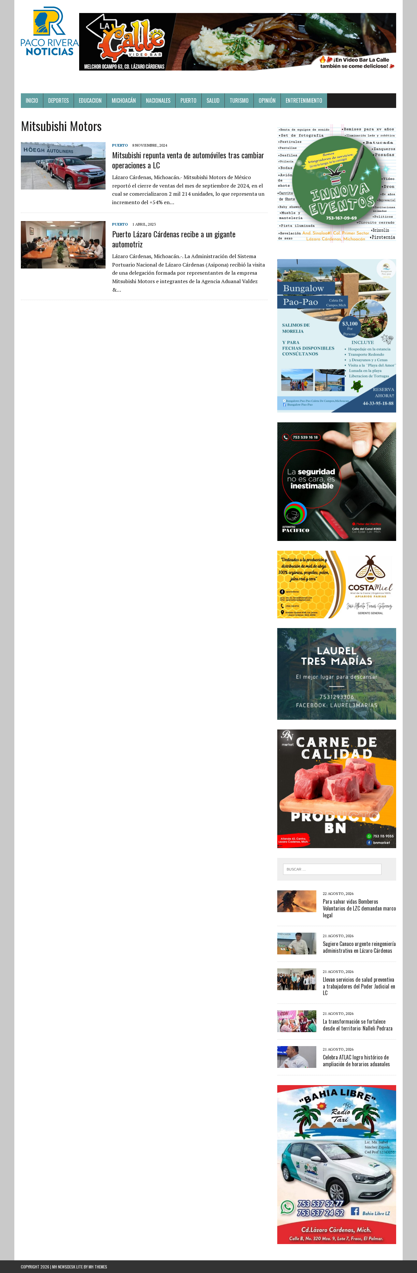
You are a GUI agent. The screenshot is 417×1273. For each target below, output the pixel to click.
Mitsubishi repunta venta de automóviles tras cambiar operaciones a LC (188, 160)
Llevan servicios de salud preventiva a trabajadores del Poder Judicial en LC (359, 986)
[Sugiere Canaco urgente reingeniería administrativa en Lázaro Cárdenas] (296, 949)
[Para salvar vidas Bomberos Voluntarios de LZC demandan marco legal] (296, 907)
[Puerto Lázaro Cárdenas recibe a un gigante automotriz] (63, 264)
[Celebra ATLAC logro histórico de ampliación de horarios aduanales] (296, 1063)
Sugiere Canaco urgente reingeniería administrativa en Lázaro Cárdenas (359, 947)
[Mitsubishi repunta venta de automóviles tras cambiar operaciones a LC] (63, 185)
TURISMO (239, 100)
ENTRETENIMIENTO (304, 100)
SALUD (213, 100)
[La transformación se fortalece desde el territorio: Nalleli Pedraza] (296, 1027)
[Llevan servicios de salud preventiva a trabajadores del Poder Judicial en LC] (296, 985)
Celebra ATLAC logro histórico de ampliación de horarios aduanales (356, 1060)
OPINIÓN (267, 100)
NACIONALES (158, 100)
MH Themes (98, 1266)
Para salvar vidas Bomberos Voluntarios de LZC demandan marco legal (359, 908)
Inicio (32, 100)
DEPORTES (58, 100)
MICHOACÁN (124, 100)
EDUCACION (90, 100)
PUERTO (188, 100)
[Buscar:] (332, 868)
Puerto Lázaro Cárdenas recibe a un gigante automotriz (174, 239)
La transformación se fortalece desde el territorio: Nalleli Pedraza (358, 1024)
